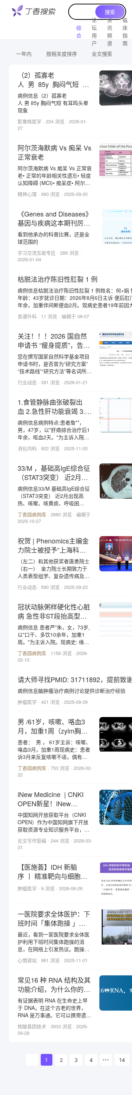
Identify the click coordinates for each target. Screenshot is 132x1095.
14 (122, 1060)
